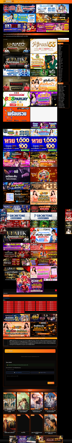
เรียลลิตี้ (60, 81)
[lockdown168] (52, 8)
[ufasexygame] (16, 246)
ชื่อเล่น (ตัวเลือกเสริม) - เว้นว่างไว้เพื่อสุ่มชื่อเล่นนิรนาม (13, 367)
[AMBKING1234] (43, 61)
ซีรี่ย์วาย (60, 50)
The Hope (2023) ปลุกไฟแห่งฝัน (10, 411)
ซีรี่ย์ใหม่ (60, 57)
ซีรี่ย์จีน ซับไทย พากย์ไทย (62, 86)
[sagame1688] (16, 318)
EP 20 (52, 308)
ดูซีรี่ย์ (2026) (61, 60)
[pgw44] (43, 224)
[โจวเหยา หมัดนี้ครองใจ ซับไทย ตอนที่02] (56, 290)
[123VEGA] (43, 185)
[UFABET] (16, 84)
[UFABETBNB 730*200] (43, 155)
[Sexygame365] (52, 27)
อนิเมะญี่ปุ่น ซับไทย (61, 105)
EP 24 (41, 310)
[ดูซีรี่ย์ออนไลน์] (43, 317)
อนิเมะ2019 (60, 74)
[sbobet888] (16, 208)
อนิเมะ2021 (60, 75)
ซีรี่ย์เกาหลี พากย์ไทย (62, 98)
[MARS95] (43, 246)
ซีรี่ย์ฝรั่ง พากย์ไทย (61, 93)
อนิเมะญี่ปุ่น (60, 79)
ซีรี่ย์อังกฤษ (60, 53)
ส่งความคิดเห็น (51, 382)
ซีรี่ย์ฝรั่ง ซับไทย (61, 91)
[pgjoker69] (43, 254)
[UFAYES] (16, 224)
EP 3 (31, 302)
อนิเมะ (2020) (61, 68)
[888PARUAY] (16, 99)
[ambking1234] (43, 132)
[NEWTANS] (3, 228)
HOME (17, 1)
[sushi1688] (43, 84)
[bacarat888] (43, 208)
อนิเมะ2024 (60, 77)
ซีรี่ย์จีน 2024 (60, 46)
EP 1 (9, 302)
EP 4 (41, 302)
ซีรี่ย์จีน (26, 1)
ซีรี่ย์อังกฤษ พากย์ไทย (62, 94)
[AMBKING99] (43, 99)
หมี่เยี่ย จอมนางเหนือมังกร (10, 432)
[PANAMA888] (3, 215)
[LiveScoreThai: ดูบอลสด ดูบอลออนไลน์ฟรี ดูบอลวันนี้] (30, 285)
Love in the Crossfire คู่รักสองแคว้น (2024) (50, 411)
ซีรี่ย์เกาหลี (31, 1)
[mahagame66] (19, 27)
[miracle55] (43, 46)
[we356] (43, 72)
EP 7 (20, 304)
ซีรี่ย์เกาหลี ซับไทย (61, 97)
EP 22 (20, 310)
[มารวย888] (68, 228)
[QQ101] (43, 262)
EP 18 (30, 308)
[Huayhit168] (19, 18)
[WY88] (16, 174)
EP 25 (52, 310)
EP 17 (20, 308)
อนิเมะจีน (60, 78)
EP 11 (9, 306)
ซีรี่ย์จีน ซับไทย (61, 84)
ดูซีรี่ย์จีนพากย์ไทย (38, 1)
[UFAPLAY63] (16, 254)
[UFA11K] (16, 61)
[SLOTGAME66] (68, 215)
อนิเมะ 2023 (60, 71)
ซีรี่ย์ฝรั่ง (60, 49)
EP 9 (41, 304)
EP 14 (41, 306)
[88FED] (16, 262)
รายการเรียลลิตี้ (61, 101)
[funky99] (43, 125)
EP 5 (52, 302)
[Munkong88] (43, 197)
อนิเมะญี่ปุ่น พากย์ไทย (62, 107)
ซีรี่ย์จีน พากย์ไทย (61, 87)
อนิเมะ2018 (60, 72)
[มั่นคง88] (16, 329)
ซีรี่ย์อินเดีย (60, 54)
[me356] (16, 72)
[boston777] (19, 8)
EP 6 (9, 304)
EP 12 (20, 306)
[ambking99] (43, 273)
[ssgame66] (22, 439)
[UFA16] (16, 235)
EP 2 (20, 302)
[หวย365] (16, 144)
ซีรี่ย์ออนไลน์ (21, 1)
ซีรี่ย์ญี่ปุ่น (60, 47)
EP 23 (30, 310)
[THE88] (43, 174)
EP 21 (9, 310)
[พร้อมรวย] (16, 114)
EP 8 (31, 304)
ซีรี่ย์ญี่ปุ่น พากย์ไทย (61, 90)
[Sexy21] (16, 163)
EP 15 (52, 306)
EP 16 (9, 308)
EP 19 (41, 308)
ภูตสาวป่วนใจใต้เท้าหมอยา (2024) (37, 433)
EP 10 (52, 304)
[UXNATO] (16, 46)
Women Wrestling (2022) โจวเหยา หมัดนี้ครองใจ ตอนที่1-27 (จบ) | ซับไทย (17, 34)
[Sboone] (16, 216)
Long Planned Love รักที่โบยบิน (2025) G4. (37, 411)
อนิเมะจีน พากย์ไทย (61, 104)
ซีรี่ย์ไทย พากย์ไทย (61, 100)
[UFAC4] (52, 18)
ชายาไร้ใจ (23, 432)
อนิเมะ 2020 (60, 70)
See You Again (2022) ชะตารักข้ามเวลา (50, 433)
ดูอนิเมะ (60, 64)
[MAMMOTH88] (16, 132)
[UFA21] (16, 155)
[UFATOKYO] (43, 235)
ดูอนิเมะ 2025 (61, 65)
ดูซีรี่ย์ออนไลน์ (61, 63)
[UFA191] (16, 273)
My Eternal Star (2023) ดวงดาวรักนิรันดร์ (23, 411)
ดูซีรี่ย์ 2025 (60, 61)
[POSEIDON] (16, 185)
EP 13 (30, 306)
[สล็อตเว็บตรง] (43, 163)
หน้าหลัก (4, 36)
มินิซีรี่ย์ (60, 67)
